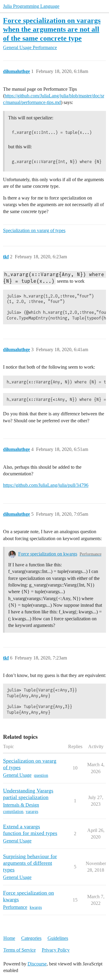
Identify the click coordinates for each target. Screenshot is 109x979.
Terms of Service (19, 949)
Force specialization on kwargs (47, 553)
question (41, 775)
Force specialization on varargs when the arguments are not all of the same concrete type (52, 29)
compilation (13, 811)
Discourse (37, 963)
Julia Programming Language (31, 6)
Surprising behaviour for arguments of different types (30, 863)
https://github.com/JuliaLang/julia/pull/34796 (45, 485)
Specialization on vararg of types (34, 230)
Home (9, 938)
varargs (32, 811)
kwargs (36, 907)
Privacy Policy (56, 949)
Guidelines (58, 938)
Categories (31, 938)
